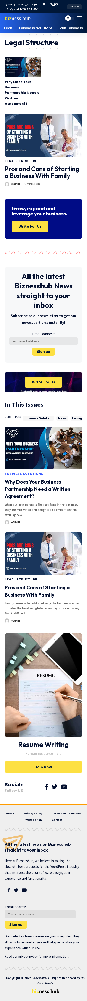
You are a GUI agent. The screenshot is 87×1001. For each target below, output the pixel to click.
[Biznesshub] (18, 18)
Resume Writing (43, 744)
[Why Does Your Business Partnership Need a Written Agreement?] (23, 67)
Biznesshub (39, 978)
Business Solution (38, 418)
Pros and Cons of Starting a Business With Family (42, 172)
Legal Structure (21, 161)
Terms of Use (28, 9)
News (62, 418)
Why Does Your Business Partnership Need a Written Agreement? (22, 92)
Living (77, 418)
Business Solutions (24, 473)
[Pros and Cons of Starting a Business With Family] (43, 135)
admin (15, 184)
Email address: (43, 333)
